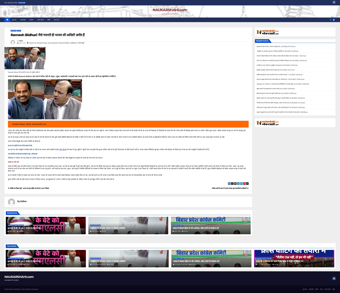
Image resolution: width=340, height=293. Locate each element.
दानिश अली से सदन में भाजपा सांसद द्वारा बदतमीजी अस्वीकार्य (229, 188)
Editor (21, 41)
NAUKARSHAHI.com (170, 10)
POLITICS (21, 225)
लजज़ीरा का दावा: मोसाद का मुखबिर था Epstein (269, 65)
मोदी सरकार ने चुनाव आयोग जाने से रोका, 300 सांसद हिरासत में (273, 107)
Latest (19, 30)
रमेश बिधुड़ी (62, 149)
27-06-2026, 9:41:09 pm (99, 264)
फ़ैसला (321, 289)
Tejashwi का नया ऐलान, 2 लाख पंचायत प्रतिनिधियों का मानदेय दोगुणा (275, 84)
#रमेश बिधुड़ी (81, 43)
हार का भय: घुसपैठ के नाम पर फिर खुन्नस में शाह (20, 145)
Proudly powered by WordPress (12, 289)
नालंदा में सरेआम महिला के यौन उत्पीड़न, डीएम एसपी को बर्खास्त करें (196, 228)
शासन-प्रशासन (328, 289)
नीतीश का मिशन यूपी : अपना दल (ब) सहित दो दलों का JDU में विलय (29, 188)
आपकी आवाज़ (40, 20)
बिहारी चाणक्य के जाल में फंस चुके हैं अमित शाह (269, 93)
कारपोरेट (31, 20)
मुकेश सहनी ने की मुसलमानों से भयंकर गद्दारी (268, 88)
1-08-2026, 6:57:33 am (15, 264)
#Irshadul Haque (42, 43)
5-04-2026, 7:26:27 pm (181, 264)
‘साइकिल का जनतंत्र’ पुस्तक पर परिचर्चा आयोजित (107, 228)
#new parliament (53, 43)
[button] (330, 20)
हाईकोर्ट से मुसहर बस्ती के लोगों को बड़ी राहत (268, 70)
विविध (49, 20)
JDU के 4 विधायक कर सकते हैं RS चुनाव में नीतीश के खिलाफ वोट (274, 60)
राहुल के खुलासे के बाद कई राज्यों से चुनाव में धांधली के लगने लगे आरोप (275, 112)
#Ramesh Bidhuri (64, 43)
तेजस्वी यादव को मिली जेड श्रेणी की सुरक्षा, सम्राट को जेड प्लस (273, 103)
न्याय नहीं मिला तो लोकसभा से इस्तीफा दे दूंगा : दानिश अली (22, 153)
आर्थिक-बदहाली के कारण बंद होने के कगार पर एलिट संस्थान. (272, 74)
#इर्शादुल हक (74, 43)
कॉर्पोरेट (316, 289)
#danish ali (32, 43)
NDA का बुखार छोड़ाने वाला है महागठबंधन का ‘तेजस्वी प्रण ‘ (272, 79)
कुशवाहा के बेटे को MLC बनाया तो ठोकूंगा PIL (24, 228)
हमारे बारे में (56, 20)
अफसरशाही (23, 20)
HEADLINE (13, 30)
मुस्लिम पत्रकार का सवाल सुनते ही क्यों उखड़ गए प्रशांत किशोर (273, 98)
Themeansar (35, 289)
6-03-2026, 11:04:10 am (264, 264)
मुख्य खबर (305, 289)
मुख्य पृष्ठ (14, 20)
